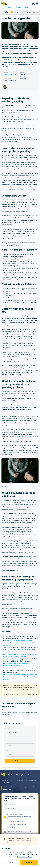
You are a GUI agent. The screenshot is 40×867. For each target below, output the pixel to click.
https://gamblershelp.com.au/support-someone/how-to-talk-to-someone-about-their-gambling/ (20, 643)
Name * (7, 742)
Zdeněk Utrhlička (7, 74)
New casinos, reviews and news (16, 824)
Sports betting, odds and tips (15, 821)
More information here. (24, 857)
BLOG (9, 8)
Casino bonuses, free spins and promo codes (19, 817)
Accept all (29, 862)
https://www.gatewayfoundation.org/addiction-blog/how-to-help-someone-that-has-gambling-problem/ (20, 677)
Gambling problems (22, 8)
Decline (10, 862)
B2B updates (11, 827)
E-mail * (7, 750)
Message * (7, 728)
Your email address (9, 804)
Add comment (20, 761)
